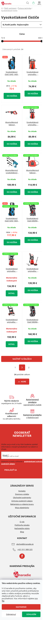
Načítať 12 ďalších (22, 359)
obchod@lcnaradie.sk (25, 544)
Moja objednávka (22, 507)
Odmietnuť (11, 614)
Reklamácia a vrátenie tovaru (22, 504)
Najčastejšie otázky (22, 528)
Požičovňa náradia (22, 525)
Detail (11, 293)
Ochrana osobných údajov (22, 501)
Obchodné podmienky (22, 497)
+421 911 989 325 (25, 549)
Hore (23, 381)
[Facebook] (22, 556)
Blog (22, 532)
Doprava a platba (22, 494)
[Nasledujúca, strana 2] (22, 367)
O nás (22, 522)
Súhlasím (31, 614)
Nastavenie (21, 607)
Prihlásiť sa (10, 470)
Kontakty (22, 491)
